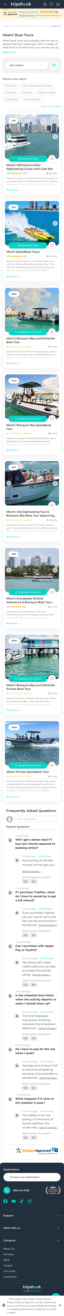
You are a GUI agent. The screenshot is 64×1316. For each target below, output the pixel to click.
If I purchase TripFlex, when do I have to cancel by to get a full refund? (35, 896)
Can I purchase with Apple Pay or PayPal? (34, 948)
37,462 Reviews (27, 15)
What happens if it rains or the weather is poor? (34, 1100)
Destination (9, 26)
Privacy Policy (14, 1302)
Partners (8, 1254)
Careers (7, 1265)
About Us (9, 1248)
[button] (25, 881)
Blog (6, 1259)
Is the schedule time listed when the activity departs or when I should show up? (35, 999)
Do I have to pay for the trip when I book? (35, 1051)
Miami (30, 26)
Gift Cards (9, 1271)
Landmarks (10, 1276)
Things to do (42, 26)
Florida (21, 26)
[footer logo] (32, 1287)
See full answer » (31, 871)
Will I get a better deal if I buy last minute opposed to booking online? (35, 843)
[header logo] (21, 4)
